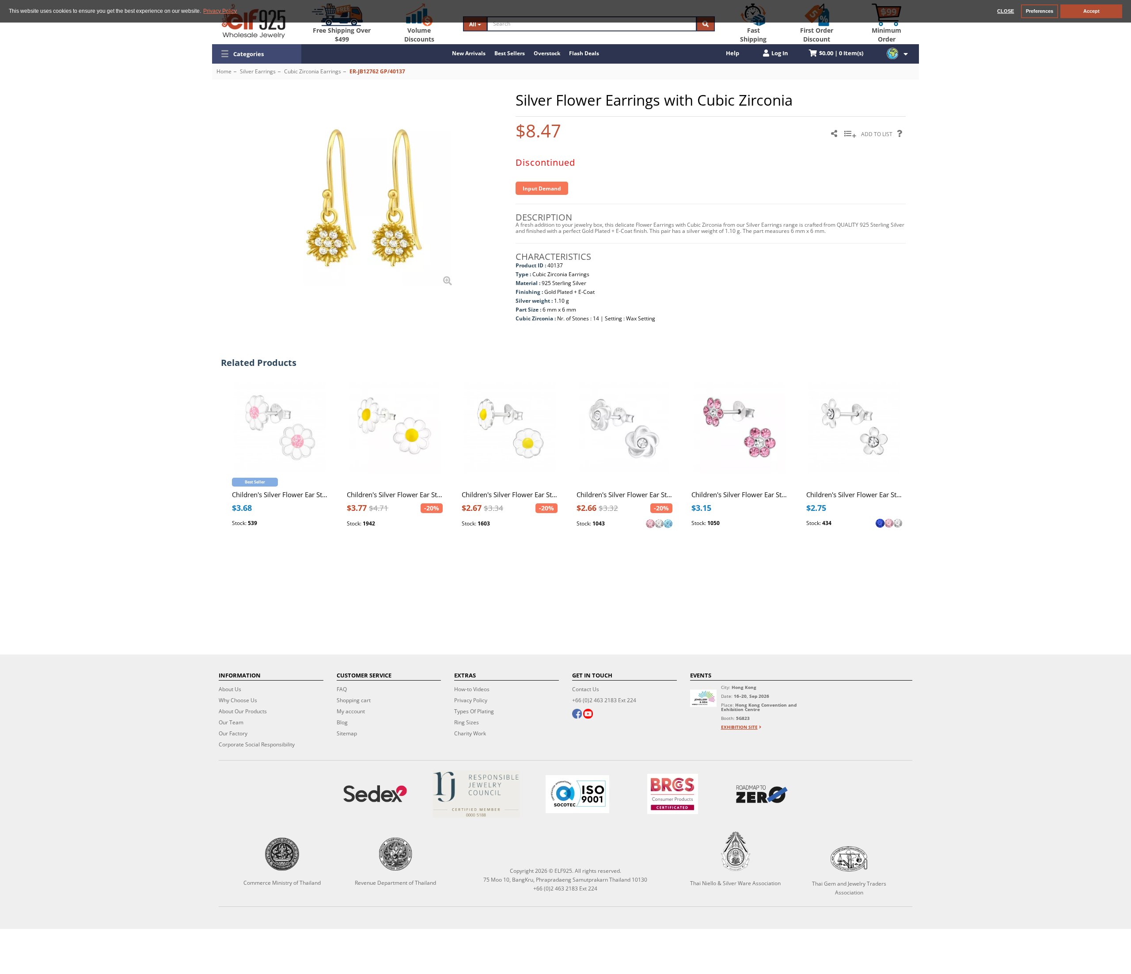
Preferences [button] (1039, 11)
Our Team (231, 722)
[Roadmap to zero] (762, 794)
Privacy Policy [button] (220, 11)
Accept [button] (1091, 11)
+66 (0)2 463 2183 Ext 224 (604, 700)
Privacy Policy (470, 700)
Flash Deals (584, 53)
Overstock (547, 53)
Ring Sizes (466, 722)
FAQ (342, 689)
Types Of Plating (474, 711)
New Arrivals (469, 53)
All (473, 24)
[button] (256, 54)
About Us (230, 689)
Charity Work (470, 733)
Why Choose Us (238, 700)
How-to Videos (472, 689)
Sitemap (347, 733)
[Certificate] (476, 794)
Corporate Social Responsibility (257, 744)
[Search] (705, 23)
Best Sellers (509, 53)
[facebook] (577, 714)
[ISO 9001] (578, 794)
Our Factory (233, 733)
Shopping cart (354, 700)
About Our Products (243, 711)
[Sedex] (375, 794)
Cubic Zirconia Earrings (312, 71)
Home (224, 71)
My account (351, 711)
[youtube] (588, 714)
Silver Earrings (258, 71)
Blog (342, 722)
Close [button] (1005, 11)
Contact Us (585, 689)
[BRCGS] (672, 794)
